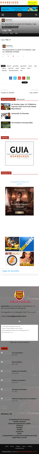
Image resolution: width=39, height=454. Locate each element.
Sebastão (4, 70)
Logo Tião (10, 68)
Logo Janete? (33, 93)
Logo (35, 66)
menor (29, 68)
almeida (9, 66)
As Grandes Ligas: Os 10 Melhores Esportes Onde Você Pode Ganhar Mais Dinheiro (23, 106)
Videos (24, 446)
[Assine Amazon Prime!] (19, 9)
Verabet (19, 429)
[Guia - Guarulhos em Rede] (19, 165)
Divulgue (30, 446)
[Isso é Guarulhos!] (5, 355)
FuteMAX (19, 427)
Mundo (12, 446)
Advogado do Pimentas (19, 389)
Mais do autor (21, 99)
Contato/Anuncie (19, 448)
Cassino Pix (19, 431)
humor (30, 66)
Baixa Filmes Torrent (19, 437)
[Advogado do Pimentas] (5, 392)
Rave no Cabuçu (17, 362)
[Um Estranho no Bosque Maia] (5, 125)
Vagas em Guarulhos (10, 271)
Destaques (5, 27)
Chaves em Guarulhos (19, 380)
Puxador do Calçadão (7, 93)
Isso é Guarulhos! (17, 353)
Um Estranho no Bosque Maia (22, 123)
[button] (36, 14)
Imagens (18, 446)
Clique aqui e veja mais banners (19, 342)
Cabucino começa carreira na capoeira (24, 398)
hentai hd (19, 425)
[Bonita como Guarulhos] (5, 373)
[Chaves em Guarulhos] (5, 382)
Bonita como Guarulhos (19, 371)
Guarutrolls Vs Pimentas (20, 113)
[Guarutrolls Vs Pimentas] (5, 115)
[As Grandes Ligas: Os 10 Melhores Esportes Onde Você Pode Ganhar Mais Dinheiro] (5, 106)
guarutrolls (23, 66)
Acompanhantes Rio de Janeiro (19, 419)
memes (23, 68)
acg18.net (20, 184)
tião (21, 70)
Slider (16, 27)
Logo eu (4, 68)
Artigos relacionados (8, 99)
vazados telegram (19, 421)
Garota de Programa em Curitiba (19, 423)
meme (17, 68)
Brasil (6, 446)
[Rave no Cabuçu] (5, 364)
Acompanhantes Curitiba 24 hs (19, 182)
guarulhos (15, 66)
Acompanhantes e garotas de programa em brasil (19, 435)
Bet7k (19, 433)
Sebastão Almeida (13, 70)
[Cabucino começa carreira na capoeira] (5, 401)
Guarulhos (11, 27)
